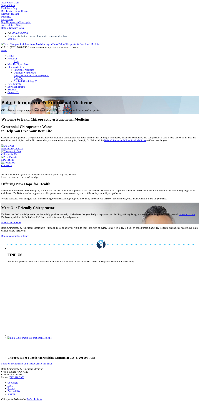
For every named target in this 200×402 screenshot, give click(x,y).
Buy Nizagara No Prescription (16, 22)
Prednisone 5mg (9, 8)
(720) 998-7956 (20, 33)
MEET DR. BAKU (11, 222)
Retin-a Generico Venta (12, 28)
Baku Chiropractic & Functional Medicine (125, 140)
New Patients (14, 84)
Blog (16, 61)
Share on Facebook (27, 363)
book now (13, 39)
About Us (12, 58)
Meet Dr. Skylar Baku (18, 64)
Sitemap (11, 394)
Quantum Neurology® (25, 72)
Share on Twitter (9, 363)
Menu (4, 50)
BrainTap (18, 78)
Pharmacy (6, 16)
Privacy (11, 388)
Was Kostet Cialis (10, 2)
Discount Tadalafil (10, 14)
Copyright (13, 382)
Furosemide (7, 19)
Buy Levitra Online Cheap (14, 11)
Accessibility (14, 391)
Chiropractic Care (16, 67)
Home (11, 55)
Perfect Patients (34, 399)
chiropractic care (187, 214)
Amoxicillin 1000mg (11, 25)
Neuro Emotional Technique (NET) (31, 75)
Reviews (12, 89)
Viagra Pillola (8, 5)
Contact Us (13, 92)
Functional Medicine (24, 70)
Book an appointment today (15, 236)
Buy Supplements (16, 86)
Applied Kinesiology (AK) (27, 81)
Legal (10, 385)
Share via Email (44, 363)
